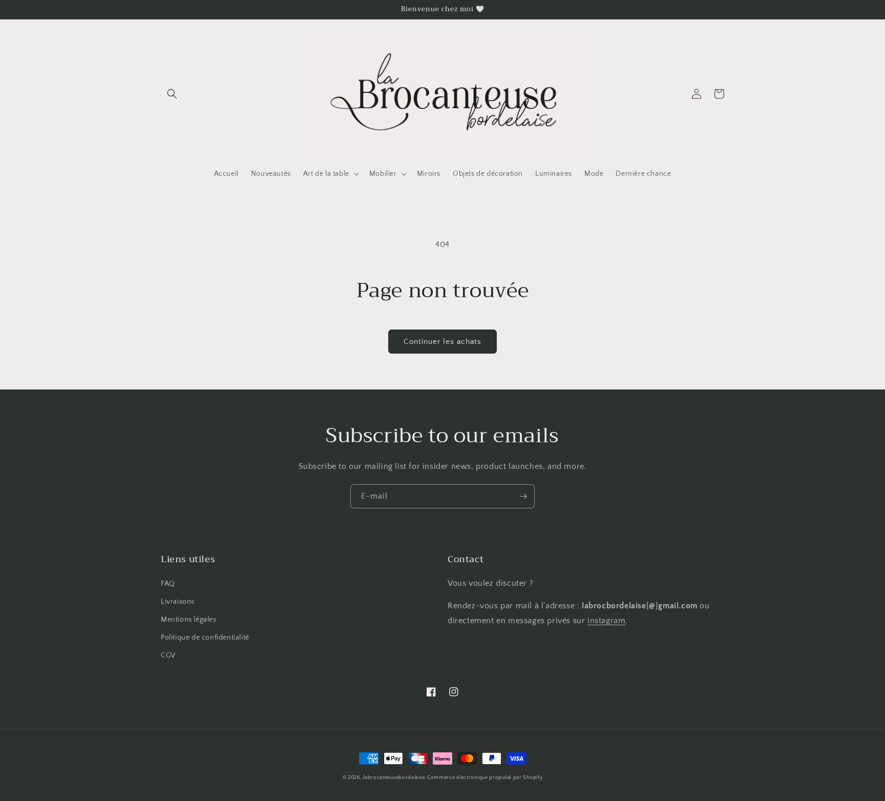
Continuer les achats (442, 341)
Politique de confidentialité (205, 637)
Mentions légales (189, 619)
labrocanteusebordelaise (394, 778)
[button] (172, 94)
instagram (606, 620)
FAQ (168, 584)
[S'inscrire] (523, 496)
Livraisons (178, 602)
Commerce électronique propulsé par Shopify (484, 778)
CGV (168, 655)
